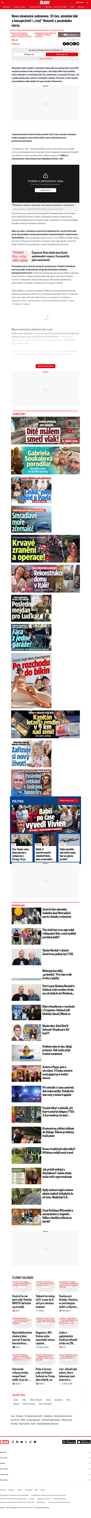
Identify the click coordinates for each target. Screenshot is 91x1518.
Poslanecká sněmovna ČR (33, 1416)
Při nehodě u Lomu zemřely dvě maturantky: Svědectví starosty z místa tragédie (58, 1091)
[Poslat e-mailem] (77, 43)
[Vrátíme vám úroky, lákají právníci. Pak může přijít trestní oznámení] (26, 1053)
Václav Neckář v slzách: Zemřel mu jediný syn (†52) (57, 952)
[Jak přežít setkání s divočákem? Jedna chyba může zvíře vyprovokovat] (26, 1176)
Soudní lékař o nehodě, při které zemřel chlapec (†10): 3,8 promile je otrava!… (58, 1111)
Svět (13, 845)
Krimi (68, 1400)
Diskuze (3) (16, 44)
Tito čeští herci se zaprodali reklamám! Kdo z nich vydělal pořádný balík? (59, 933)
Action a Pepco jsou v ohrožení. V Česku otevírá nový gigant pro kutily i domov (57, 1072)
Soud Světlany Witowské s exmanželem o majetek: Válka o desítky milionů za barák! (57, 1215)
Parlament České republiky (51, 1420)
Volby (24, 1400)
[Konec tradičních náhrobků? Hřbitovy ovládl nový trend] (26, 1155)
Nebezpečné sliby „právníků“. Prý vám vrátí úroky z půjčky (57, 974)
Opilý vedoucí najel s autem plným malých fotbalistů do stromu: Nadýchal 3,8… (57, 1193)
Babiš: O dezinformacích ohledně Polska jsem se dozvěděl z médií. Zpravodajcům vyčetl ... (44, 854)
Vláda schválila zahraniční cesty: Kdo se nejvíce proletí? (68, 854)
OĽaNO (33, 1424)
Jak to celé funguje (45, 58)
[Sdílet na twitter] (67, 43)
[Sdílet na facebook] (64, 43)
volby (13, 1416)
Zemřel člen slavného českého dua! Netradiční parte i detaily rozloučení (56, 913)
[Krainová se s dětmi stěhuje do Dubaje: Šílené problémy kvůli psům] (26, 1135)
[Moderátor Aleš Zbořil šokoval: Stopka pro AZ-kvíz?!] (26, 1032)
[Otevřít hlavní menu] (2, 2)
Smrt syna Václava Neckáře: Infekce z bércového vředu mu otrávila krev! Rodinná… (58, 989)
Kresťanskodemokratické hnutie (47, 1424)
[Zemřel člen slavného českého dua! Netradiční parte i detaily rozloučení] (26, 916)
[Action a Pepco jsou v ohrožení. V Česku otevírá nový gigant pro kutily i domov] (26, 1073)
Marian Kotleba (67, 1420)
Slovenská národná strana (63, 1416)
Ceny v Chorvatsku (45, 1404)
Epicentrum (59, 1400)
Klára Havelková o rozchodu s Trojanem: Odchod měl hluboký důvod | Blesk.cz (58, 1010)
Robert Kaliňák (24, 1424)
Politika (38, 845)
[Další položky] (88, 7)
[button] (69, 1442)
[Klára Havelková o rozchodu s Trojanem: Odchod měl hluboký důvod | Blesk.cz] (26, 1012)
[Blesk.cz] (45, 2)
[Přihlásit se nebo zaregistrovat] (87, 2)
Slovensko (19, 1416)
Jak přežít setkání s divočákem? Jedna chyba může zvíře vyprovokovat (57, 1173)
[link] (12, 1442)
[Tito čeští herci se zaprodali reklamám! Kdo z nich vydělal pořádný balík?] (26, 936)
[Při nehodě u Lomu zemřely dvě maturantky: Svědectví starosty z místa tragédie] (26, 1094)
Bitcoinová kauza (29, 1404)
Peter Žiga (14, 1424)
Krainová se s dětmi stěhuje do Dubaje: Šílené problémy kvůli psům (58, 1132)
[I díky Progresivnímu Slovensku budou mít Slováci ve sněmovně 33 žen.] (22, 34)
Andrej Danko (48, 1416)
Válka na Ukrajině (36, 1400)
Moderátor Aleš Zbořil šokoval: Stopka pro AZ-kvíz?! (56, 1029)
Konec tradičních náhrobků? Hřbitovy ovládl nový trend (58, 1151)
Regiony (16, 1404)
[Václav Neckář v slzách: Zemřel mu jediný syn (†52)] (26, 957)
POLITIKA (18, 801)
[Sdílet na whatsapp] (74, 43)
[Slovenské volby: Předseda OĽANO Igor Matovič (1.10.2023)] (45, 34)
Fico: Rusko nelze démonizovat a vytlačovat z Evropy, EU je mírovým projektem (20, 854)
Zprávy (16, 1400)
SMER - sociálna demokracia (30, 1420)
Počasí (48, 1400)
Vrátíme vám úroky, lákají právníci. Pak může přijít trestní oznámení (57, 1050)
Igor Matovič (15, 1420)
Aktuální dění (18, 1394)
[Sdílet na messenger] (71, 43)
